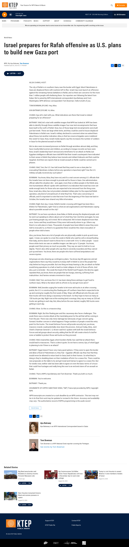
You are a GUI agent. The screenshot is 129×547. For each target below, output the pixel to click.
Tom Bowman (24, 63)
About (56, 21)
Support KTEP (49, 520)
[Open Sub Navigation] (8, 21)
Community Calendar (84, 21)
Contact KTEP (76, 520)
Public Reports (76, 525)
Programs (15, 21)
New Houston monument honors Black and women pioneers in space (29, 495)
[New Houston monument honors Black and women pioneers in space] (10, 496)
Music (36, 21)
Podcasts (28, 21)
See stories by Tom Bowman (52, 447)
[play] (4, 15)
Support (46, 21)
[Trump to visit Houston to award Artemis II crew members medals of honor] (91, 474)
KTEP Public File (50, 525)
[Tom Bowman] (33, 445)
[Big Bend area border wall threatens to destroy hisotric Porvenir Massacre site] (10, 474)
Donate (122, 5)
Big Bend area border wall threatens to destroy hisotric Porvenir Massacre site (28, 474)
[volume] (10, 14)
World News (8, 38)
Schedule (67, 21)
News (4, 21)
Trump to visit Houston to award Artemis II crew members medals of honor (110, 474)
